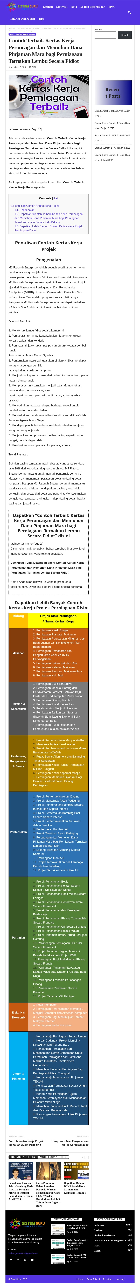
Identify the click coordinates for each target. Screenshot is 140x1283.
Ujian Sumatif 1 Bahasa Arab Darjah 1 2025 (77, 1226)
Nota (74, 6)
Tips (41, 18)
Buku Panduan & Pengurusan (20, 28)
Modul (97, 1251)
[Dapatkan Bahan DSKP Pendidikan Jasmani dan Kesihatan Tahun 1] (76, 1171)
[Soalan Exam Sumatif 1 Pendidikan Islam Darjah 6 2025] (58, 1244)
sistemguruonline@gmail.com (23, 1253)
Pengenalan (24, 209)
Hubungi (120, 1279)
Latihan (48, 6)
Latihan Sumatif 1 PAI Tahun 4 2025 (112, 148)
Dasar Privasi (93, 1279)
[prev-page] (83, 1157)
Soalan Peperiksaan (92, 6)
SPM (112, 6)
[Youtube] (32, 1260)
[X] (25, 1260)
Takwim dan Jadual (22, 18)
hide (55, 198)
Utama (79, 1279)
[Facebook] (11, 1260)
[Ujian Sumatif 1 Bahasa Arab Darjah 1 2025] (58, 1229)
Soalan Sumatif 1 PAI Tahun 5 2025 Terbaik (76, 1256)
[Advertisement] (113, 58)
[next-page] (87, 1157)
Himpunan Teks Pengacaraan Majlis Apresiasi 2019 (70, 1142)
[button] (129, 13)
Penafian (107, 1279)
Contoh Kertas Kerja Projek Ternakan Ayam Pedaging (26, 1142)
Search (98, 29)
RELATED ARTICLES (23, 1157)
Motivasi (61, 6)
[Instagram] (18, 1260)
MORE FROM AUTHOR (53, 1157)
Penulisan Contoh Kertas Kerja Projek (34, 205)
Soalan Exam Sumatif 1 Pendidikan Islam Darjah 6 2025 (77, 1243)
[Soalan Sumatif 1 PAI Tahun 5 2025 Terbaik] (58, 1259)
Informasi (99, 1225)
